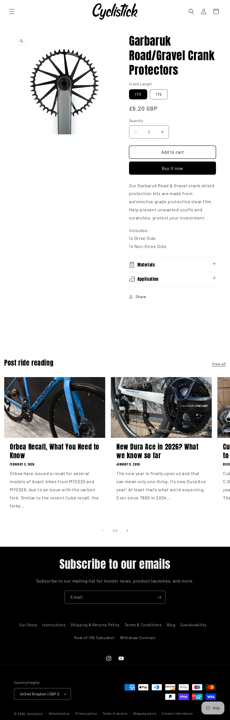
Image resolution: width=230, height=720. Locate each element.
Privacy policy (86, 713)
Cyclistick (35, 714)
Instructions (53, 624)
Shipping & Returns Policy (95, 624)
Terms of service (114, 713)
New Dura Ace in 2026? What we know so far (157, 451)
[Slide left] (102, 530)
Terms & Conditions (143, 624)
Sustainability (193, 624)
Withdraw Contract (137, 637)
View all (219, 363)
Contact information (177, 713)
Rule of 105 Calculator (94, 637)
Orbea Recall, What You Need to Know (54, 451)
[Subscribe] (159, 597)
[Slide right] (127, 530)
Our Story (28, 624)
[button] (12, 11)
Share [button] (140, 296)
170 (138, 94)
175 (159, 94)
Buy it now (172, 168)
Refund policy (59, 713)
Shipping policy (145, 713)
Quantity (136, 120)
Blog (171, 624)
